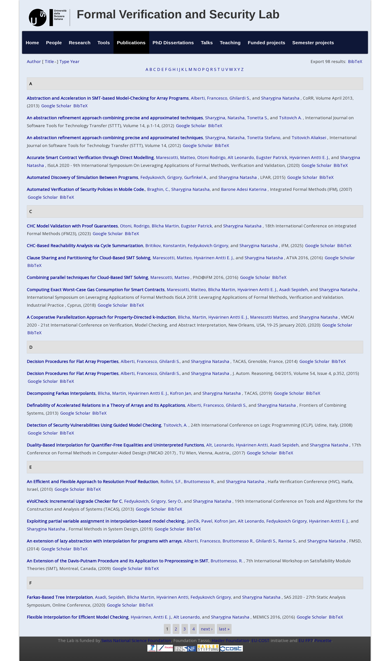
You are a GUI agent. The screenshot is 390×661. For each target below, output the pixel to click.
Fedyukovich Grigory (208, 245)
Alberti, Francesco (209, 98)
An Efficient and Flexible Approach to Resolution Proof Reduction (92, 481)
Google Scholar (56, 105)
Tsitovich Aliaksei (309, 137)
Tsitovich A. (290, 117)
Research (80, 42)
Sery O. (175, 501)
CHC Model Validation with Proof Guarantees (72, 226)
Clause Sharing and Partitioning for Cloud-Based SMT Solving (88, 257)
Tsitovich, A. (175, 425)
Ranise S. (287, 541)
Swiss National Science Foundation (136, 640)
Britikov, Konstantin (165, 245)
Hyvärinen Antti (252, 445)
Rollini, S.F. (170, 481)
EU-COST (260, 640)
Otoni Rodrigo (211, 157)
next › (207, 629)
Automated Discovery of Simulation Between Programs (82, 177)
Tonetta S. (257, 117)
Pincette (323, 640)
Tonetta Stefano (263, 137)
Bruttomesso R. (199, 481)
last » (224, 629)
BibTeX (355, 61)
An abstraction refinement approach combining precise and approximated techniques (115, 117)
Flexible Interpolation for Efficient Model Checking (77, 617)
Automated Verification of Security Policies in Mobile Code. (86, 189)
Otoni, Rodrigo (134, 226)
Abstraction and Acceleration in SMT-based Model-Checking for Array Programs (108, 98)
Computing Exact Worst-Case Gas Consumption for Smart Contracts (96, 289)
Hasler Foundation (230, 640)
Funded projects (266, 42)
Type (64, 61)
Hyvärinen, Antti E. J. (151, 617)
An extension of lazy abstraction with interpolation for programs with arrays (104, 541)
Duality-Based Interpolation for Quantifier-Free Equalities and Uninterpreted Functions (115, 445)
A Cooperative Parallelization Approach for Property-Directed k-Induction (101, 317)
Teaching (230, 42)
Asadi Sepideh (293, 289)
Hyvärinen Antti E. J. (309, 157)
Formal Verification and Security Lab (178, 14)
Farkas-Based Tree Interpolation (60, 597)
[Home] (49, 31)
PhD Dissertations (173, 42)
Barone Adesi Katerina (244, 189)
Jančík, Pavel (199, 521)
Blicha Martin (165, 226)
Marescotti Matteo (269, 317)
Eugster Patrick (271, 157)
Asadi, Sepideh (110, 597)
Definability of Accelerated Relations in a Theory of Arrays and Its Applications (106, 405)
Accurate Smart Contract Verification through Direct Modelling (90, 157)
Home (32, 42)
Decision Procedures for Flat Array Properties (72, 361)
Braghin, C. (158, 189)
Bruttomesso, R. (227, 560)
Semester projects (313, 42)
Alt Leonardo (241, 157)
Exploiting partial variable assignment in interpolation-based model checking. (106, 521)
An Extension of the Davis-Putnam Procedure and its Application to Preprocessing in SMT (117, 560)
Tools (104, 42)
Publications (131, 42)
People (54, 42)
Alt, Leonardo (220, 445)
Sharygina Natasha (280, 98)
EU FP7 (306, 640)
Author (34, 61)
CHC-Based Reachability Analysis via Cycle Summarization (85, 245)
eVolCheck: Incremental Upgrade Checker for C (74, 501)
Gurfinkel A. (195, 177)
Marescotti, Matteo (175, 157)
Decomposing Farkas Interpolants (61, 393)
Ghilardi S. (240, 98)
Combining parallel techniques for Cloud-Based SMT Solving (87, 277)
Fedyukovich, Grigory (161, 177)
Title (49, 61)
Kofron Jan (180, 393)
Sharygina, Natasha (225, 117)
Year (74, 61)
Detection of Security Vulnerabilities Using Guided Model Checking (94, 425)
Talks (207, 42)
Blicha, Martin (192, 317)
